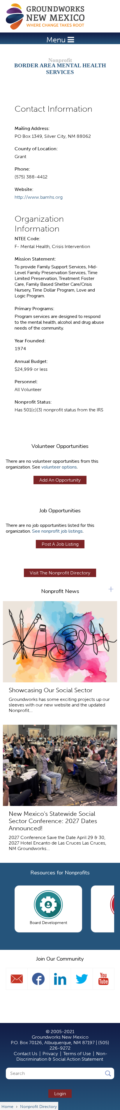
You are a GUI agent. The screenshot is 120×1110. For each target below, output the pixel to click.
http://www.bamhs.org (39, 197)
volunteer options (59, 467)
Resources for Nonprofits (60, 872)
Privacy (50, 1053)
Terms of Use (77, 1053)
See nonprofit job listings (57, 531)
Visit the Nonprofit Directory (60, 573)
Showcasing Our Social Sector (50, 690)
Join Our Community (60, 959)
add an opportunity (60, 480)
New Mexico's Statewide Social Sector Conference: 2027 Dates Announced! (53, 821)
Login (60, 1093)
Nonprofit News (60, 591)
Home (48, 16)
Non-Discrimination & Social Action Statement (61, 1056)
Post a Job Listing (60, 544)
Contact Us (25, 1053)
